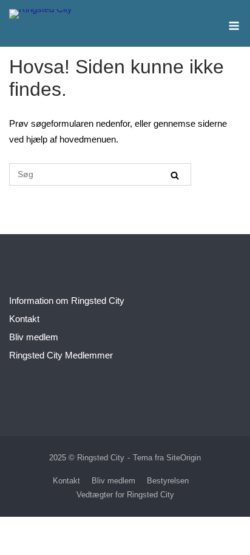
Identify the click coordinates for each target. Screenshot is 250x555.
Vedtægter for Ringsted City (125, 494)
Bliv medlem (33, 337)
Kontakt (24, 319)
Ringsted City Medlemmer (61, 355)
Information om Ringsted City (66, 300)
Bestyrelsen (168, 480)
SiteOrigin (183, 457)
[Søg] (174, 175)
